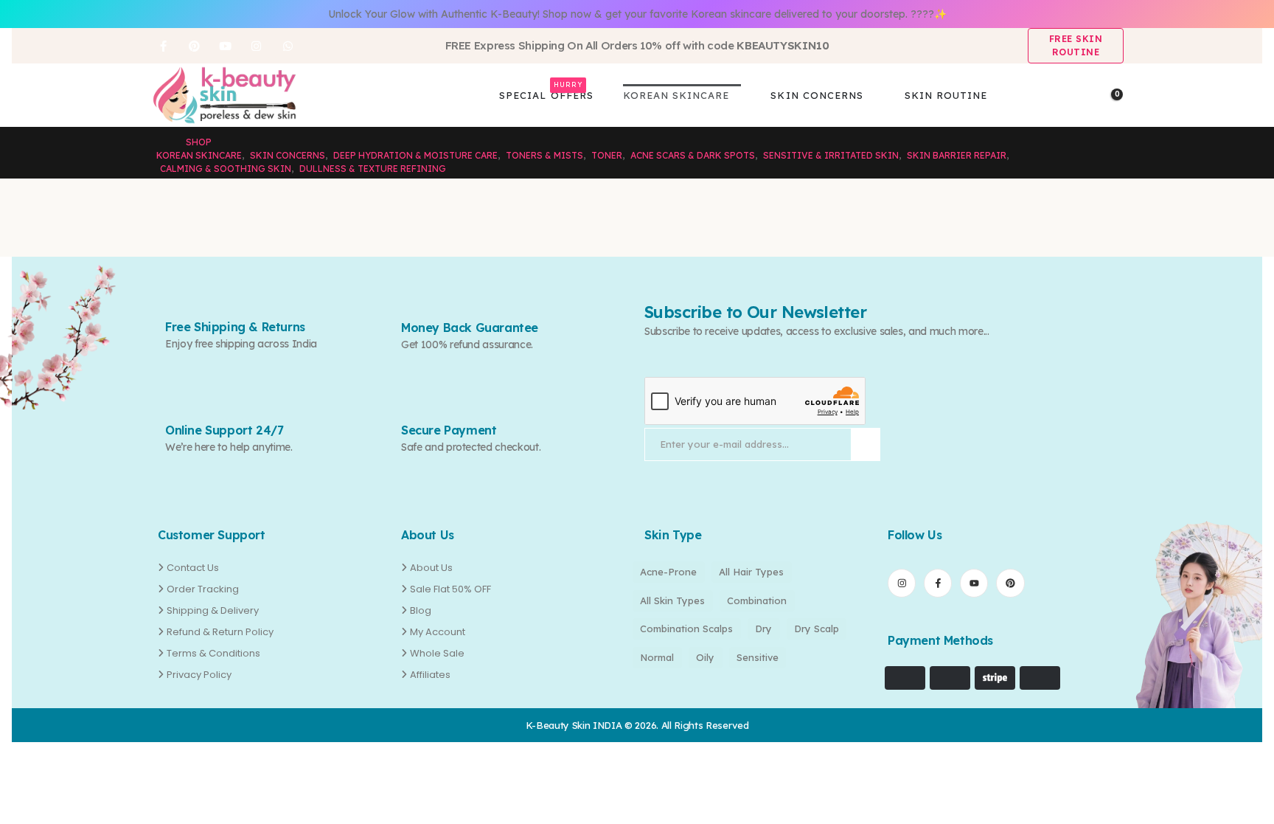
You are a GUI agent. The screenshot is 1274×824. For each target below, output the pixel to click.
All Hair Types (751, 572)
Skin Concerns (816, 95)
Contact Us (193, 568)
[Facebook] (162, 45)
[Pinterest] (193, 45)
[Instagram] (256, 45)
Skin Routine (946, 95)
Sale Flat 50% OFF (450, 589)
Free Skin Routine (1076, 45)
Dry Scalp (816, 628)
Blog (420, 610)
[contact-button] (866, 444)
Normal (657, 657)
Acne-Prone (668, 572)
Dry (763, 628)
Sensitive (758, 657)
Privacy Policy (199, 675)
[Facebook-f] (938, 583)
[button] (1085, 96)
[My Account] (1059, 96)
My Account (437, 632)
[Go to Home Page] (160, 142)
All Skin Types (672, 600)
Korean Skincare (676, 95)
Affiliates (430, 675)
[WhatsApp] (287, 45)
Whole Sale (437, 653)
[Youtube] (225, 45)
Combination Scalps (686, 628)
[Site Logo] (224, 95)
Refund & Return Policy (220, 632)
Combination (757, 600)
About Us (431, 568)
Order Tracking (203, 589)
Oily (705, 657)
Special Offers (546, 92)
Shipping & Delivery (213, 610)
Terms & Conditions (213, 653)
